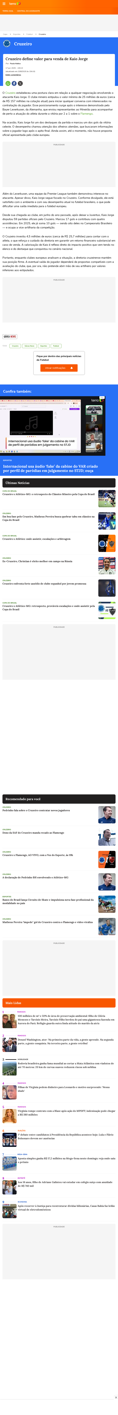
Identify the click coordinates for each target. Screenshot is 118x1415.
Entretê (21, 1178)
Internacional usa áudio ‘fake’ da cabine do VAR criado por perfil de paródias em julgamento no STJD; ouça (50, 468)
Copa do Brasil (9, 491)
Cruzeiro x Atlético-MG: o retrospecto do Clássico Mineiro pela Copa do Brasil (48, 494)
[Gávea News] (10, 336)
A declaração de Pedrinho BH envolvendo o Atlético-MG (35, 877)
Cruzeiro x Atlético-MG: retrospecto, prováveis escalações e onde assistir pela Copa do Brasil (48, 607)
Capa (5, 34)
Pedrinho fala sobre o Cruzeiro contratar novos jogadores (36, 810)
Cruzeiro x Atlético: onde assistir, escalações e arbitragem (36, 538)
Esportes (17, 34)
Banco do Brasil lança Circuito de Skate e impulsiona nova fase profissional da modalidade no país (48, 901)
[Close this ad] (116, 1397)
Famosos (21, 1012)
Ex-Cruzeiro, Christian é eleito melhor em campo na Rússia (37, 561)
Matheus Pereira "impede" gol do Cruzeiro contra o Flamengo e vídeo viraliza (47, 922)
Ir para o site (15, 3)
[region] (59, 1407)
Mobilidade (23, 1059)
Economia (22, 1202)
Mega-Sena (22, 1154)
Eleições (22, 1131)
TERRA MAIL (7, 11)
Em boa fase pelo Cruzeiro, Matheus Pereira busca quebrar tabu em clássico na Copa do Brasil (48, 518)
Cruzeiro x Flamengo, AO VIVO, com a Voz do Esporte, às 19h (37, 855)
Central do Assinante (28, 11)
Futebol (29, 34)
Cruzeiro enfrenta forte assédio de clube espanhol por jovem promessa (44, 583)
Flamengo (87, 114)
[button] (4, 3)
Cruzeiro (42, 34)
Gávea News (29, 346)
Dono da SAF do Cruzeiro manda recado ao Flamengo (33, 832)
